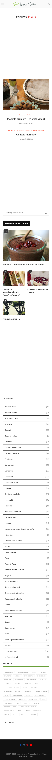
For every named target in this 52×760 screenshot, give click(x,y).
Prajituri (27, 575)
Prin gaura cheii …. (11, 319)
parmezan (8, 703)
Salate (27, 604)
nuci (43, 699)
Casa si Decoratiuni (27, 447)
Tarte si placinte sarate (27, 639)
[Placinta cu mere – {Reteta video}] (26, 94)
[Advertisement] (26, 49)
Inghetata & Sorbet (27, 511)
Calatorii (27, 442)
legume (28, 695)
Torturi (27, 645)
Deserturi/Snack (27, 482)
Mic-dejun (27, 535)
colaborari (19, 680)
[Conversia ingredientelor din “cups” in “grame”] (14, 278)
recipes (36, 703)
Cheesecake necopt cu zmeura (37, 290)
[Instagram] (24, 744)
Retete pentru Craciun (27, 593)
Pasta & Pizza (27, 564)
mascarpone (39, 695)
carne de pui (28, 676)
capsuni (17, 676)
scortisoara (37, 711)
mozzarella (33, 699)
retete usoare (9, 711)
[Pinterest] (27, 744)
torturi (23, 714)
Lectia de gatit (27, 517)
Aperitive (27, 424)
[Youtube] (31, 744)
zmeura (33, 714)
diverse (18, 683)
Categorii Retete (27, 453)
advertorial (8, 672)
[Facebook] (20, 744)
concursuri (31, 680)
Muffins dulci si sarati (27, 540)
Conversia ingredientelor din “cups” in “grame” (11, 292)
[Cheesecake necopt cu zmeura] (38, 278)
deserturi (7, 683)
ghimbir (18, 691)
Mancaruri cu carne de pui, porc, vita (27, 529)
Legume (27, 523)
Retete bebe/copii (27, 587)
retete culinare (10, 707)
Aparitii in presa (27, 418)
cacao (43, 672)
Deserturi (27, 476)
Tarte (27, 634)
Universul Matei (27, 657)
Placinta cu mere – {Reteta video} (26, 119)
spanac (6, 714)
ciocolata (7, 680)
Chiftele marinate (26, 134)
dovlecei (28, 683)
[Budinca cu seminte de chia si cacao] (26, 245)
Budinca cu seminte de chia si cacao (23, 264)
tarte (15, 714)
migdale (22, 699)
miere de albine (9, 699)
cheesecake (41, 676)
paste (17, 703)
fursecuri (8, 691)
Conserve (27, 471)
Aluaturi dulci (27, 407)
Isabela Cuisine (41, 691)
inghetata (28, 691)
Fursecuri (27, 506)
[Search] (49, 4)
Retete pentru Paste (27, 599)
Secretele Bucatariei (27, 610)
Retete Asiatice (27, 581)
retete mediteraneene (28, 707)
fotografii (34, 687)
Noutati (27, 546)
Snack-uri (27, 616)
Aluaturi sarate (27, 412)
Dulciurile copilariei (27, 494)
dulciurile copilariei (11, 687)
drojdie (37, 683)
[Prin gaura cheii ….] (14, 308)
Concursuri (27, 465)
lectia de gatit (17, 695)
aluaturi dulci (22, 672)
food (25, 687)
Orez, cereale (27, 552)
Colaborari (27, 459)
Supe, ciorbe (27, 628)
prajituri (26, 703)
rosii (28, 711)
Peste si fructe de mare (27, 569)
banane (34, 672)
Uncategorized (27, 651)
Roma (20, 711)
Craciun (43, 680)
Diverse (27, 488)
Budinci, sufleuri (27, 436)
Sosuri (27, 622)
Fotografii (27, 500)
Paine (27, 558)
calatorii (7, 676)
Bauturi (27, 430)
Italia (6, 695)
